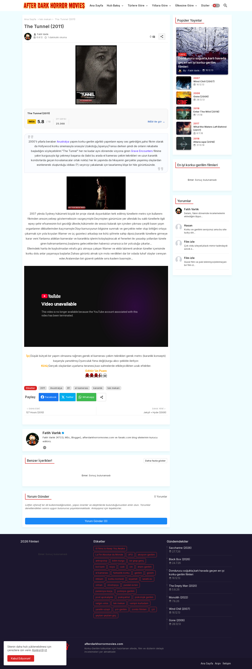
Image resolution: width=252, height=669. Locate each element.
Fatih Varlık (52, 433)
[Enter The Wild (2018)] (183, 113)
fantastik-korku (121, 572)
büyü (112, 566)
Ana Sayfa (96, 5)
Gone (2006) (177, 620)
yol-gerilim (121, 609)
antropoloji (101, 560)
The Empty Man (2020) (183, 585)
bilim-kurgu (118, 560)
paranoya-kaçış (104, 591)
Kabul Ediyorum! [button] (20, 658)
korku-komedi (116, 579)
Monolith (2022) (178, 597)
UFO (130, 554)
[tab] (96, 6)
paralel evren (131, 585)
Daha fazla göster (155, 460)
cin (131, 566)
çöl (153, 609)
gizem (150, 572)
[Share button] (101, 397)
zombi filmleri (139, 609)
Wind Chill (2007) (179, 608)
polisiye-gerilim (125, 591)
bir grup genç (137, 560)
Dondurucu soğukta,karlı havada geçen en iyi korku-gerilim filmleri (196, 572)
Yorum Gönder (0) (96, 521)
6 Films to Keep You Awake (110, 548)
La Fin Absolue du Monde (109, 554)
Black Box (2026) (179, 559)
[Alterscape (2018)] (183, 143)
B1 (68, 388)
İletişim (227, 663)
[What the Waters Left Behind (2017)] (183, 128)
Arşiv (218, 663)
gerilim (138, 572)
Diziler (205, 5)
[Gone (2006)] (183, 97)
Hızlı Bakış (113, 5)
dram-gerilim (145, 566)
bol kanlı (100, 566)
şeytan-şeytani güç (106, 615)
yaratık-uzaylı (103, 609)
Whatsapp (88, 397)
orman (99, 585)
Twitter (70, 397)
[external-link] (44, 447)
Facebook (50, 397)
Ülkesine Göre (184, 5)
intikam (99, 579)
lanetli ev (147, 579)
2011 (42, 388)
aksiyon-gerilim (146, 554)
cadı (122, 566)
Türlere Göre (136, 5)
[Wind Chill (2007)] (183, 82)
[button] (216, 5)
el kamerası (81, 388)
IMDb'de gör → (156, 121)
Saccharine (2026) (180, 547)
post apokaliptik (104, 597)
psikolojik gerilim (144, 597)
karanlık (97, 388)
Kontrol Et (38, 650)
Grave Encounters (142, 150)
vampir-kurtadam (139, 603)
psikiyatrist (124, 597)
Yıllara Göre (160, 5)
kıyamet (133, 579)
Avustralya (63, 141)
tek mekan (45, 19)
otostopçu (113, 585)
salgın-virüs (102, 603)
